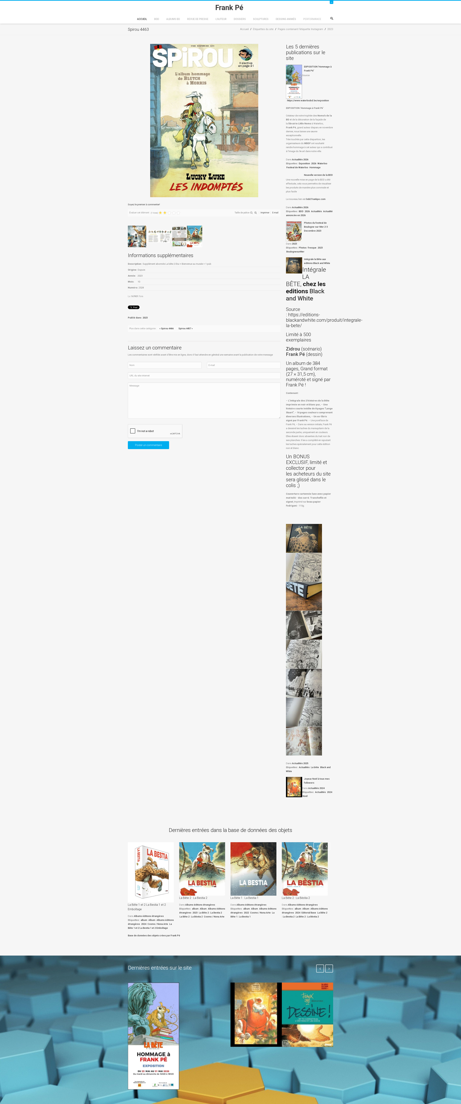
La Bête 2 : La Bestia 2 (193, 898)
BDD (156, 19)
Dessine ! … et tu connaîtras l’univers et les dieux (305, 1057)
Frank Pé (296, 354)
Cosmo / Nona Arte (157, 924)
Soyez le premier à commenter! (144, 204)
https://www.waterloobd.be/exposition (308, 100)
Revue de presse (197, 19)
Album (151, 920)
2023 (145, 317)
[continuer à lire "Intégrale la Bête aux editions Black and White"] (294, 265)
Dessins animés (286, 19)
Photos (302, 247)
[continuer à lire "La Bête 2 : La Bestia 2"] (202, 869)
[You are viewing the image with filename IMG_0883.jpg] (304, 538)
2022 (246, 912)
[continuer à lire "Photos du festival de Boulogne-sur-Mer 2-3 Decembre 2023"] (294, 231)
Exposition (304, 163)
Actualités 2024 (316, 788)
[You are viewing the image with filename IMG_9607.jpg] (304, 625)
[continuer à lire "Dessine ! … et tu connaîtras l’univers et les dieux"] (307, 1015)
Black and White (305, 295)
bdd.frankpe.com (315, 199)
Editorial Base (308, 912)
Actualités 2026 (300, 159)
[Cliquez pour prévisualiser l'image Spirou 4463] (204, 120)
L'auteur (221, 19)
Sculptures (260, 19)
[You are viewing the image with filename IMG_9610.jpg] (304, 712)
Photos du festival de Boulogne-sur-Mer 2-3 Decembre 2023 (316, 226)
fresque (312, 247)
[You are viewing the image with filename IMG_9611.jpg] (304, 741)
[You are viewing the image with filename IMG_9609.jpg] (304, 683)
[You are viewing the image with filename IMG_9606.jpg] (304, 596)
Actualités (316, 211)
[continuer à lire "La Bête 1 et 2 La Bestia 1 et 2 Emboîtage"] (151, 872)
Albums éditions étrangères (149, 916)
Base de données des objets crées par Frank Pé (154, 935)
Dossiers (240, 19)
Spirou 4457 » (185, 328)
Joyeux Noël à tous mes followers (317, 780)
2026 (313, 163)
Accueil (142, 19)
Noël (305, 796)
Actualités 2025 (300, 763)
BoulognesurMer (295, 251)
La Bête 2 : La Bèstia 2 (191, 916)
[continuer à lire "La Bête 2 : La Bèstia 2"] (305, 869)
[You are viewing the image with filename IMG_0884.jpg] (304, 567)
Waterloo (322, 163)
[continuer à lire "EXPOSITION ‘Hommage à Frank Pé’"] (294, 82)
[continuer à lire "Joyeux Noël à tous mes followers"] (294, 787)
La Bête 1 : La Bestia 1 (244, 898)
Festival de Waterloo (297, 167)
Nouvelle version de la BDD (318, 175)
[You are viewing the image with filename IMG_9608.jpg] (304, 654)
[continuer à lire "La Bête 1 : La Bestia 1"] (253, 869)
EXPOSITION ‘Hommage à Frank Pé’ (318, 68)
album (144, 920)
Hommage (315, 167)
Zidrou (293, 349)
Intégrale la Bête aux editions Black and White (317, 261)
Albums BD (173, 19)
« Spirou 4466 (166, 328)
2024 (329, 792)
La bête (315, 767)
